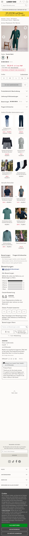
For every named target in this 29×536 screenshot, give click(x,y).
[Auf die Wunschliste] (25, 85)
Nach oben (14, 393)
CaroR (4, 345)
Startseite (3, 18)
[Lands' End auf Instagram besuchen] (9, 462)
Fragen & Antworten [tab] (19, 255)
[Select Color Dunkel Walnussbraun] (7, 58)
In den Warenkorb (11, 85)
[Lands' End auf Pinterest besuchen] (19, 462)
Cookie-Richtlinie (6, 510)
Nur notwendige (14, 529)
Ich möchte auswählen (14, 533)
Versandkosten (14, 67)
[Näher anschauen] (25, 27)
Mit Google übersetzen (7, 355)
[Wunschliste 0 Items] (24, 2)
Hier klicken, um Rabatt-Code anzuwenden (13, 70)
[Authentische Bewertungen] (11, 269)
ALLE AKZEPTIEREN (14, 525)
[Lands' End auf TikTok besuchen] (13, 462)
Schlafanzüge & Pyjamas (6, 20)
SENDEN (14, 455)
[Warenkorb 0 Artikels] (27, 2)
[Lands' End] (11, 2)
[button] (4, 311)
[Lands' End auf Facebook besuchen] (16, 462)
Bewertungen (5, 255)
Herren (8, 18)
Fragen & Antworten (7, 107)
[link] (11, 296)
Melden (21, 358)
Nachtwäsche (14, 18)
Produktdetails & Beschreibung (10, 91)
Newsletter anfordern (14, 444)
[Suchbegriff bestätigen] (25, 5)
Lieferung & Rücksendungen (9, 96)
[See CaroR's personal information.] (7, 344)
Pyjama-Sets (16, 20)
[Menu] (2, 2)
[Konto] (20, 2)
